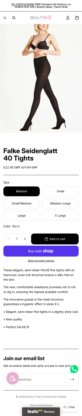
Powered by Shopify (54, 396)
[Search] (14, 17)
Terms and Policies (41, 405)
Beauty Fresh (33, 396)
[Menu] (5, 18)
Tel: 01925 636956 (22, 4)
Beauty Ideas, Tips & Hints (52, 6)
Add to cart (57, 239)
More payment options (41, 260)
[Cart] (77, 17)
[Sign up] (72, 379)
